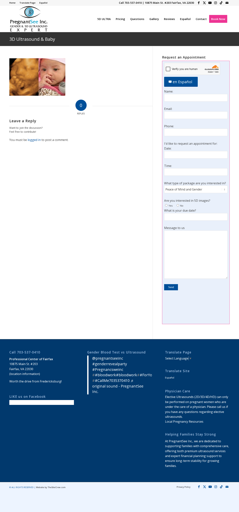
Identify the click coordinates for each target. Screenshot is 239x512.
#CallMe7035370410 (112, 380)
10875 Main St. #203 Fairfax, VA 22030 (169, 2)
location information (24, 374)
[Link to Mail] (227, 3)
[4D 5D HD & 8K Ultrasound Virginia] (28, 19)
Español (43, 2)
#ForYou (147, 374)
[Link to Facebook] (198, 3)
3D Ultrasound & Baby (32, 39)
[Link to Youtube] (210, 3)
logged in (34, 140)
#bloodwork (105, 374)
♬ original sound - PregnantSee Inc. (117, 386)
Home (12, 2)
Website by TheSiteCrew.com (51, 487)
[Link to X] (204, 3)
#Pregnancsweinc (107, 369)
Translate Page (27, 2)
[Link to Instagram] (215, 3)
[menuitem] (13, 3)
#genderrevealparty (109, 363)
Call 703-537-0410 (130, 2)
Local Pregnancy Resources (184, 421)
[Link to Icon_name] (221, 3)
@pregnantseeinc (107, 358)
